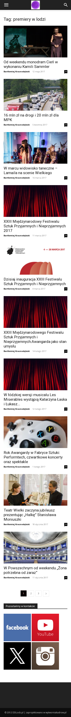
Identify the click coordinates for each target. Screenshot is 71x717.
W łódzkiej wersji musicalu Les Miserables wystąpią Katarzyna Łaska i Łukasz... (35, 399)
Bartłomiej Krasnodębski (17, 71)
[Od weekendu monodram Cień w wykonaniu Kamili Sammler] (35, 41)
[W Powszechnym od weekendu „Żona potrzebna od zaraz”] (35, 547)
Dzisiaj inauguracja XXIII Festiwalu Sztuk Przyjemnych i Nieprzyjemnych (35, 281)
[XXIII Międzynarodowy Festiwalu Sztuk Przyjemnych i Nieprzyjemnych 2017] (35, 201)
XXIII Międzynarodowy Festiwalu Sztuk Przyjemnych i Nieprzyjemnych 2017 (35, 226)
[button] (6, 5)
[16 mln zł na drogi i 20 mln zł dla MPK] (35, 95)
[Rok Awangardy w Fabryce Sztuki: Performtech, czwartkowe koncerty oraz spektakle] (35, 432)
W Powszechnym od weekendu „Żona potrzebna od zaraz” (35, 570)
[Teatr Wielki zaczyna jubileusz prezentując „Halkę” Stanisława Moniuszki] (35, 490)
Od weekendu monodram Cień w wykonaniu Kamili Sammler (31, 64)
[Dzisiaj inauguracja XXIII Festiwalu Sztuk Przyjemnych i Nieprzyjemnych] (35, 259)
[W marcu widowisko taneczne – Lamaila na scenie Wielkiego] (35, 148)
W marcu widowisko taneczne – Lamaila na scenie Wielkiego (31, 170)
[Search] (66, 5)
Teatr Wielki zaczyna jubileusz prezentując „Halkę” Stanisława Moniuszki (30, 515)
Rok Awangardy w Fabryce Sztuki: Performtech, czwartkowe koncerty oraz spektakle (33, 457)
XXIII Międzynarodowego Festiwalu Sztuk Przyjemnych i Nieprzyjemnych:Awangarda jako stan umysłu (35, 339)
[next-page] (46, 593)
